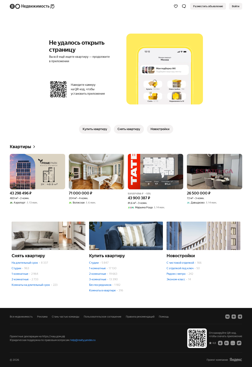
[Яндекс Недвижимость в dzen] (234, 316)
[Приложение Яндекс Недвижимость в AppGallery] (233, 342)
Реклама (42, 316)
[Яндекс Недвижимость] (32, 6)
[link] (235, 6)
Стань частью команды (65, 316)
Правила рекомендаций (140, 316)
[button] (184, 6)
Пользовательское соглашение (102, 316)
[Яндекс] (235, 359)
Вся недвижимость (21, 316)
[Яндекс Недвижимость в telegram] (240, 316)
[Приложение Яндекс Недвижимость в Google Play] (226, 342)
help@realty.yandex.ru (83, 340)
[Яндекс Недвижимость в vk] (227, 316)
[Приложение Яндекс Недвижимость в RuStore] (239, 342)
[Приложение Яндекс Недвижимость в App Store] (220, 342)
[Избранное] (175, 6)
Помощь (164, 316)
